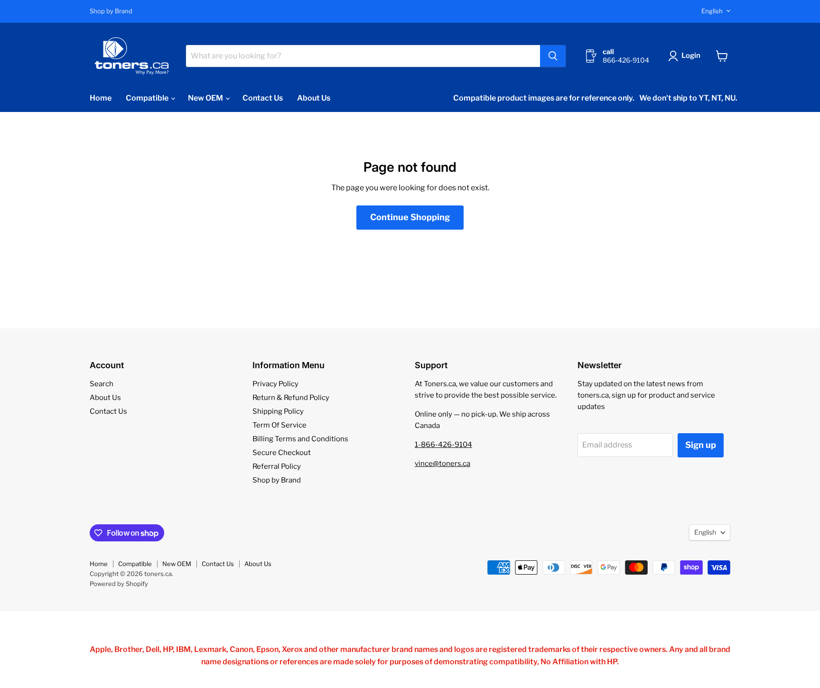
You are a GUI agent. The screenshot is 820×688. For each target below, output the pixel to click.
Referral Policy (276, 466)
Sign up (700, 445)
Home (101, 97)
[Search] (553, 56)
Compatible (148, 97)
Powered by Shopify (119, 583)
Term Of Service (279, 425)
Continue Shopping (410, 217)
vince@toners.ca (442, 463)
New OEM (206, 97)
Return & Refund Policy (290, 397)
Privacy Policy (275, 384)
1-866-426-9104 (443, 444)
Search (101, 384)
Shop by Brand (111, 11)
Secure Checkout (281, 452)
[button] (686, 56)
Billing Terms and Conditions (300, 439)
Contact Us (262, 97)
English (712, 11)
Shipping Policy (278, 411)
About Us (313, 97)
